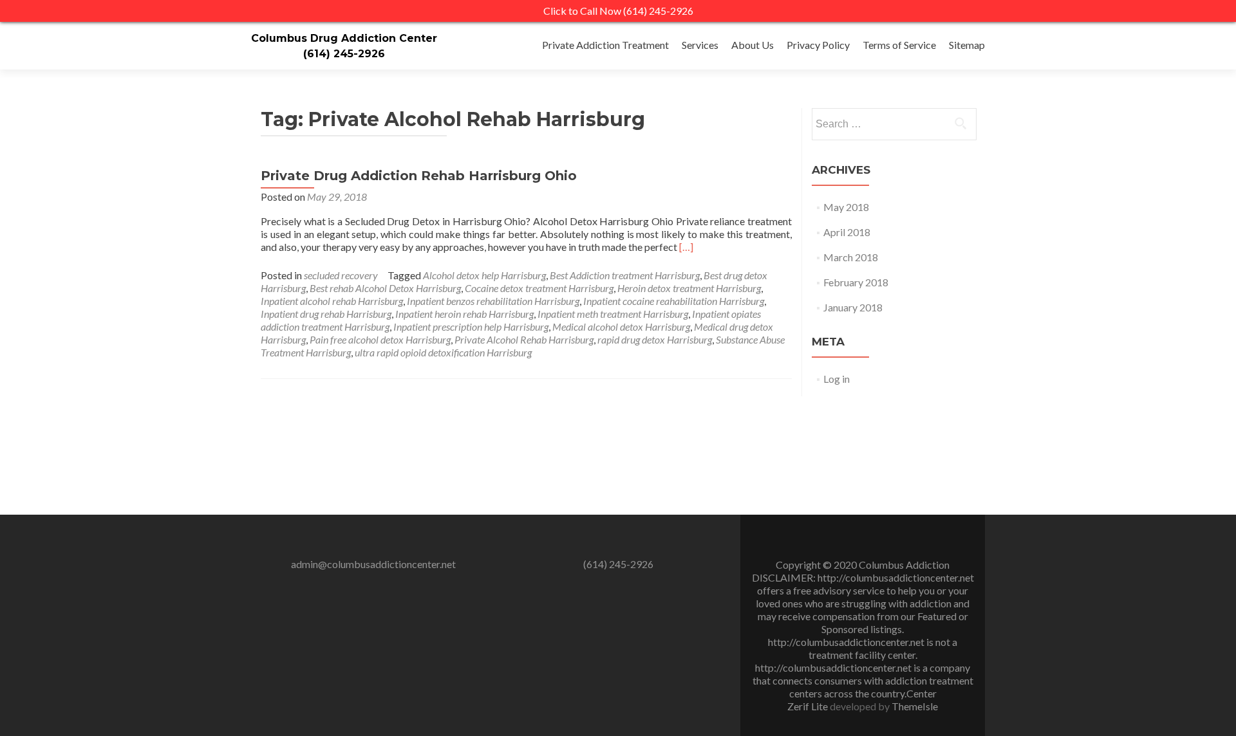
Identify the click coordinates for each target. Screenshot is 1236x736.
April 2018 (846, 232)
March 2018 (850, 257)
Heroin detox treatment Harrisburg (689, 288)
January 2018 (853, 307)
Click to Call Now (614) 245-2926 (618, 11)
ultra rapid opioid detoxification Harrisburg (443, 352)
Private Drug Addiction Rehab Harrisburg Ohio (419, 175)
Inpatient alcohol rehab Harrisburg (332, 301)
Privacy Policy (818, 45)
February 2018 (855, 282)
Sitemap (967, 45)
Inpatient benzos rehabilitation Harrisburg (493, 301)
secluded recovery (341, 275)
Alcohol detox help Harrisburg (484, 275)
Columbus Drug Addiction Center (344, 38)
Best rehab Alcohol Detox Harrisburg (385, 288)
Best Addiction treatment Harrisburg (625, 275)
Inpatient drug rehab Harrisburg (326, 314)
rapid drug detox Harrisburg (654, 339)
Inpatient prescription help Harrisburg (470, 326)
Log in (836, 379)
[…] (686, 247)
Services (700, 45)
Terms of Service (899, 45)
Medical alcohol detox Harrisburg (621, 326)
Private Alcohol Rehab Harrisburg (524, 339)
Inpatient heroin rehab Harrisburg (464, 314)
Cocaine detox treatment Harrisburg (539, 288)
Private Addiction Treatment (605, 45)
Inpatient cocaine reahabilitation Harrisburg (673, 301)
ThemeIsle (915, 706)
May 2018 (846, 207)
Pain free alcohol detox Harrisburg (380, 339)
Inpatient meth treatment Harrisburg (613, 314)
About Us (752, 45)
